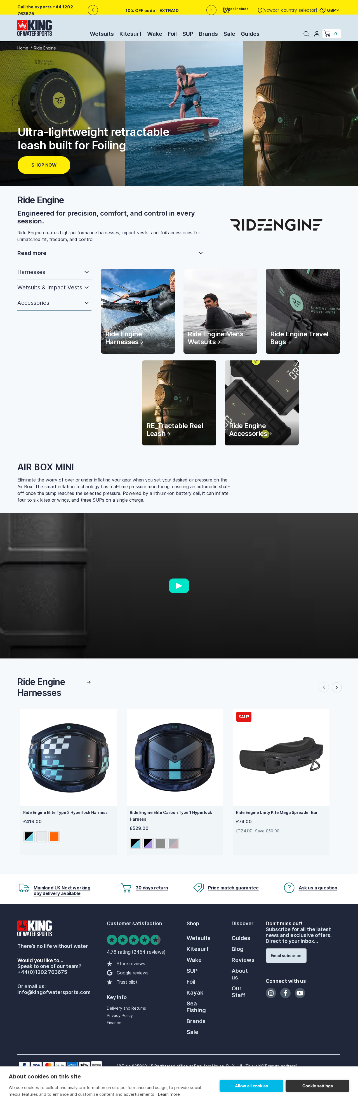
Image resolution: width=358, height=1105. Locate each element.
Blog (238, 949)
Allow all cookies (251, 1086)
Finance (114, 1022)
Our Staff (238, 991)
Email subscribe (286, 955)
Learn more (169, 1094)
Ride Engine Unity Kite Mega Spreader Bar (277, 812)
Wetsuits (102, 33)
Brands (208, 33)
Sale (229, 33)
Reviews (243, 960)
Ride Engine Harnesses (41, 687)
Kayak (195, 992)
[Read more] (111, 253)
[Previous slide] (324, 687)
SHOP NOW (43, 165)
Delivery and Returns (126, 1008)
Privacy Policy (120, 1015)
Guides (250, 33)
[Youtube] (300, 993)
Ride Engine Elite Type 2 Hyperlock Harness (65, 812)
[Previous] (93, 10)
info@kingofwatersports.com (54, 992)
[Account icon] (317, 33)
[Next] (211, 10)
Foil (172, 33)
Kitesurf (130, 33)
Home (22, 48)
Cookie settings (317, 1086)
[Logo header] (34, 29)
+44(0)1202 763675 (42, 972)
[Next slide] (337, 687)
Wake (154, 33)
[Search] (306, 34)
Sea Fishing (196, 1007)
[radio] (29, 837)
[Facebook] (285, 993)
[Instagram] (271, 993)
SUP (187, 33)
